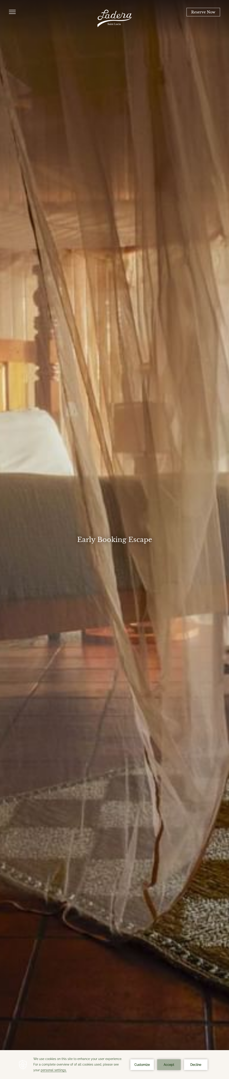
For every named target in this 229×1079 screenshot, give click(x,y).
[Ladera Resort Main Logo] (114, 18)
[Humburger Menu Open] (12, 12)
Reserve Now (203, 12)
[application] (114, 1064)
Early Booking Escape (114, 539)
